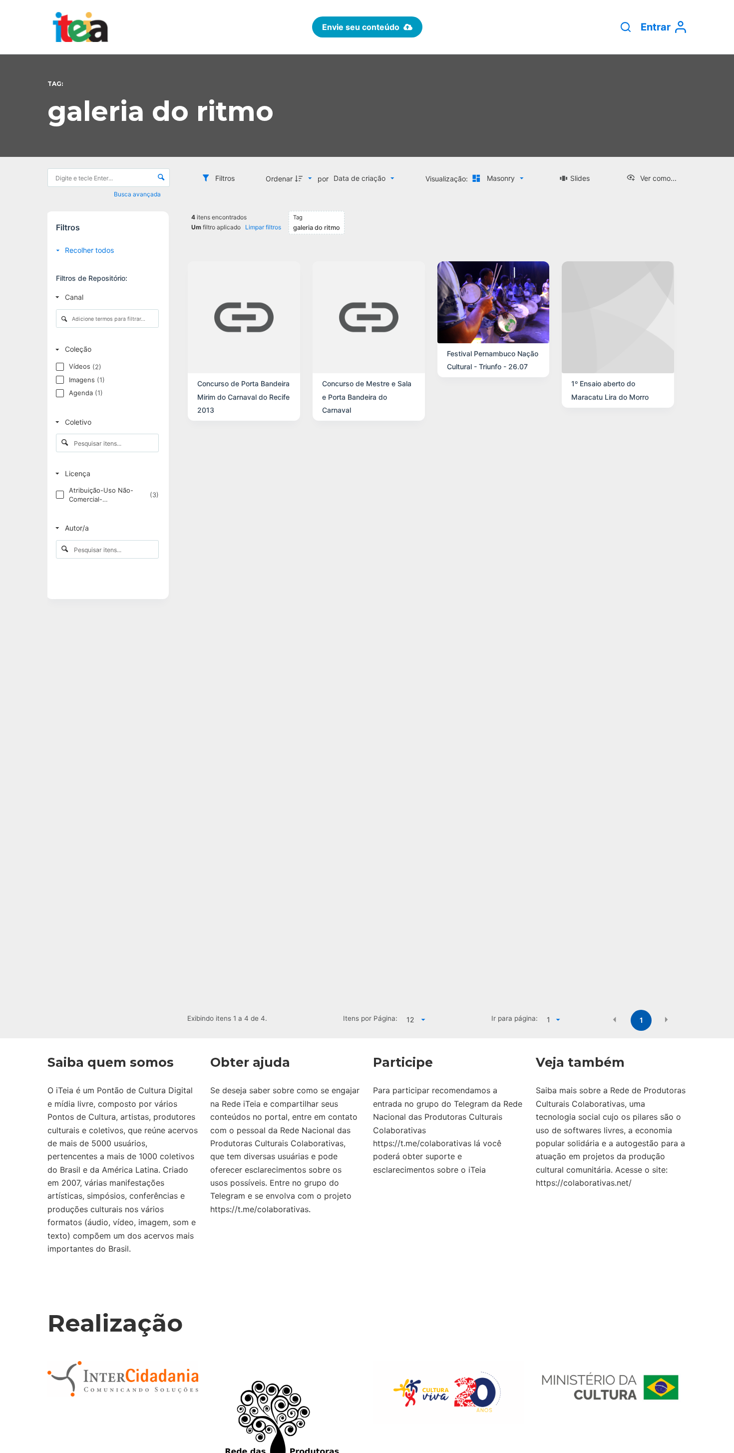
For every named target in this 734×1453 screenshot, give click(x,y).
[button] (614, 1019)
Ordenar (279, 178)
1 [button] (641, 1020)
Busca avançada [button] (138, 194)
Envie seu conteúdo (360, 27)
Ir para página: (514, 1018)
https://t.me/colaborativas (259, 1209)
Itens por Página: (370, 1018)
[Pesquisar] (626, 27)
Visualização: (447, 178)
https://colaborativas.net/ (584, 1183)
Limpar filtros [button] (263, 227)
